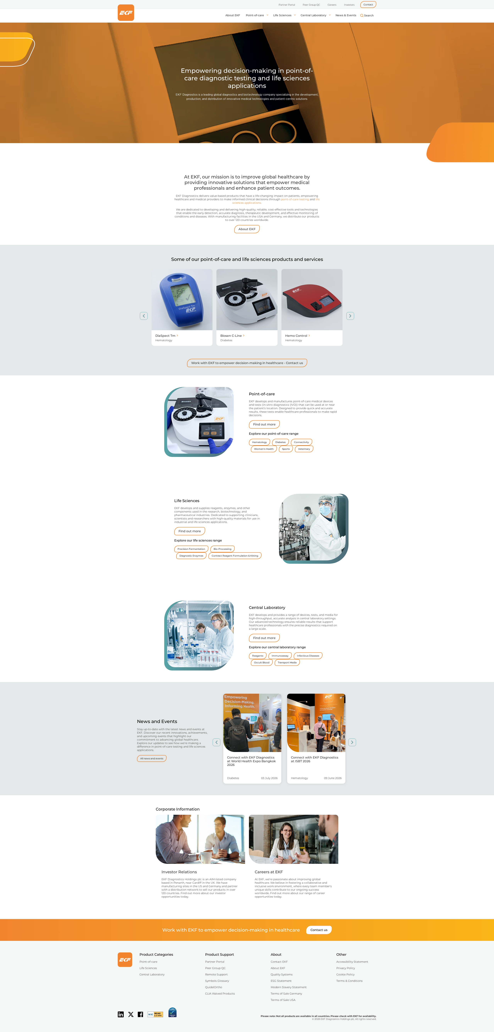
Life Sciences (282, 15)
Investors (349, 4)
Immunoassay (280, 655)
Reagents (257, 655)
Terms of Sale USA (283, 1000)
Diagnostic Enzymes (191, 555)
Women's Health (264, 448)
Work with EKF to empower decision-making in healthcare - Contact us (247, 363)
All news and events (151, 758)
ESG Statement (281, 981)
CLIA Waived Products (220, 993)
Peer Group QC (311, 4)
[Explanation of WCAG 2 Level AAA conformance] (153, 1017)
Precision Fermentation (191, 548)
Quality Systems (282, 974)
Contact (368, 4)
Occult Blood (261, 662)
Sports (286, 448)
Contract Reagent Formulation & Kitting (235, 555)
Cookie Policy (345, 974)
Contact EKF (279, 961)
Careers (332, 4)
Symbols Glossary (217, 981)
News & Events (346, 15)
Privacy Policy (345, 968)
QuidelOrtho (213, 987)
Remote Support (216, 974)
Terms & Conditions (349, 981)
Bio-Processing (222, 548)
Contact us (318, 930)
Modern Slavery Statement (289, 987)
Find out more (264, 424)
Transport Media (287, 662)
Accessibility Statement (352, 961)
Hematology (259, 442)
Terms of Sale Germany (286, 993)
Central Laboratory (314, 15)
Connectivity (301, 442)
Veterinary (304, 448)
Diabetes (280, 442)
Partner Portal (287, 4)
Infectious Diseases (308, 655)
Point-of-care (255, 15)
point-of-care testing (295, 199)
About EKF (232, 15)
